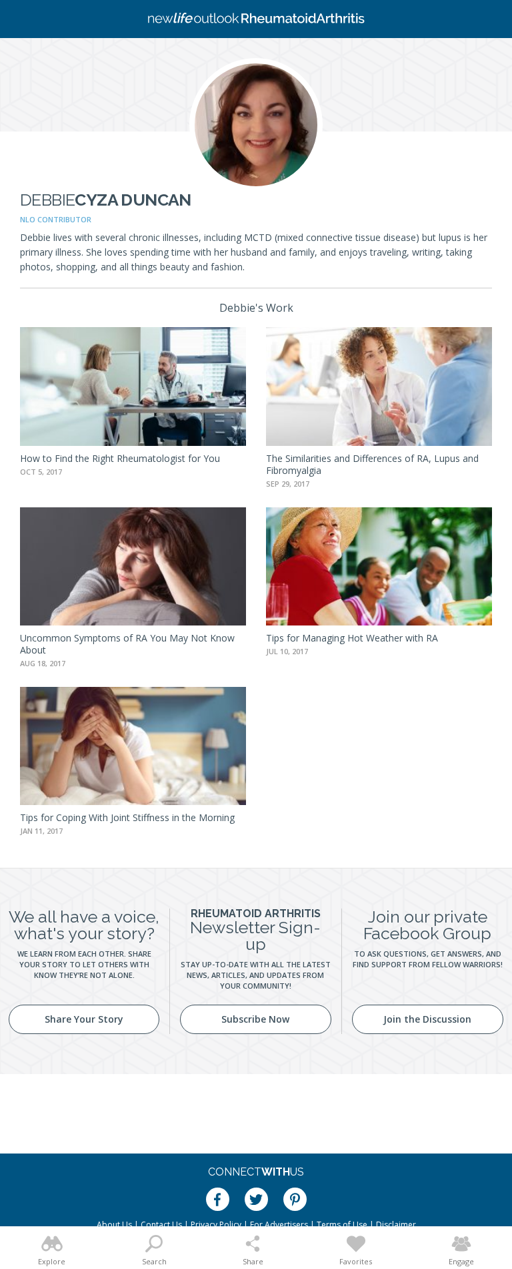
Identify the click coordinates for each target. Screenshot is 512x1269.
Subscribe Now (255, 1019)
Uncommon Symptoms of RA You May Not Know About (127, 643)
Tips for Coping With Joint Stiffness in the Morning (127, 817)
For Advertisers (279, 1224)
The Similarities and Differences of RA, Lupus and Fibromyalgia (372, 464)
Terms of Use (342, 1224)
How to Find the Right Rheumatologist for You (120, 458)
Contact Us (161, 1224)
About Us (114, 1224)
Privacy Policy (216, 1224)
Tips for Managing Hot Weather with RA (352, 637)
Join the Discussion (427, 1019)
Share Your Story (84, 1019)
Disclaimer (396, 1224)
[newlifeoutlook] (256, 19)
